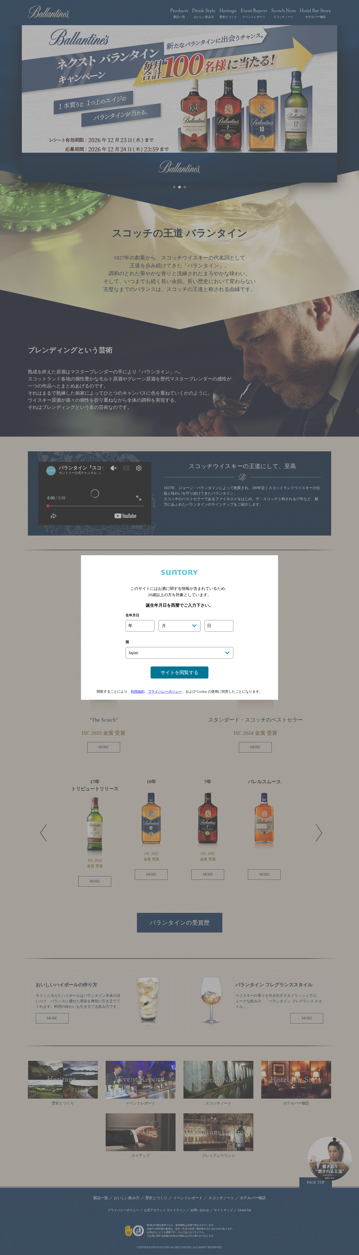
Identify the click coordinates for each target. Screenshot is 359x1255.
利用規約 (138, 691)
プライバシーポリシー (165, 691)
